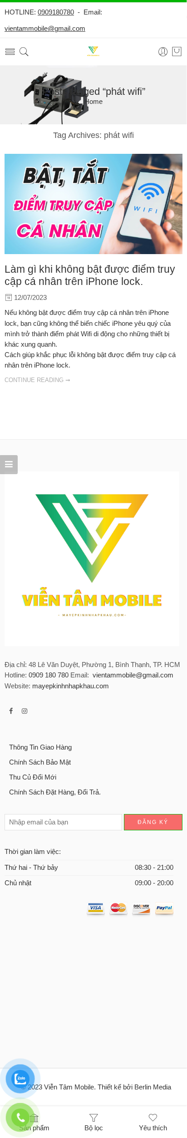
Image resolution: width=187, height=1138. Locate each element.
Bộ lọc (93, 1128)
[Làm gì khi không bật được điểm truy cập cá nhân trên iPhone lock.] (93, 204)
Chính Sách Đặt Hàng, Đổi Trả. (55, 792)
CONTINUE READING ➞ (37, 380)
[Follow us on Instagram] (24, 711)
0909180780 (56, 12)
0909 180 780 (49, 675)
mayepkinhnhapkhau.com (70, 686)
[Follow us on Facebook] (11, 711)
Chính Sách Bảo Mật (40, 762)
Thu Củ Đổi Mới (32, 777)
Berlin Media (152, 1087)
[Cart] (176, 51)
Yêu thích (153, 1128)
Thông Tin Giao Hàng (40, 747)
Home (93, 101)
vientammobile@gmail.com (45, 28)
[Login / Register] (163, 52)
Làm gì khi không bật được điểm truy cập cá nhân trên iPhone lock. (90, 275)
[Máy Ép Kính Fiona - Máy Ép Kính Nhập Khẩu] (93, 52)
